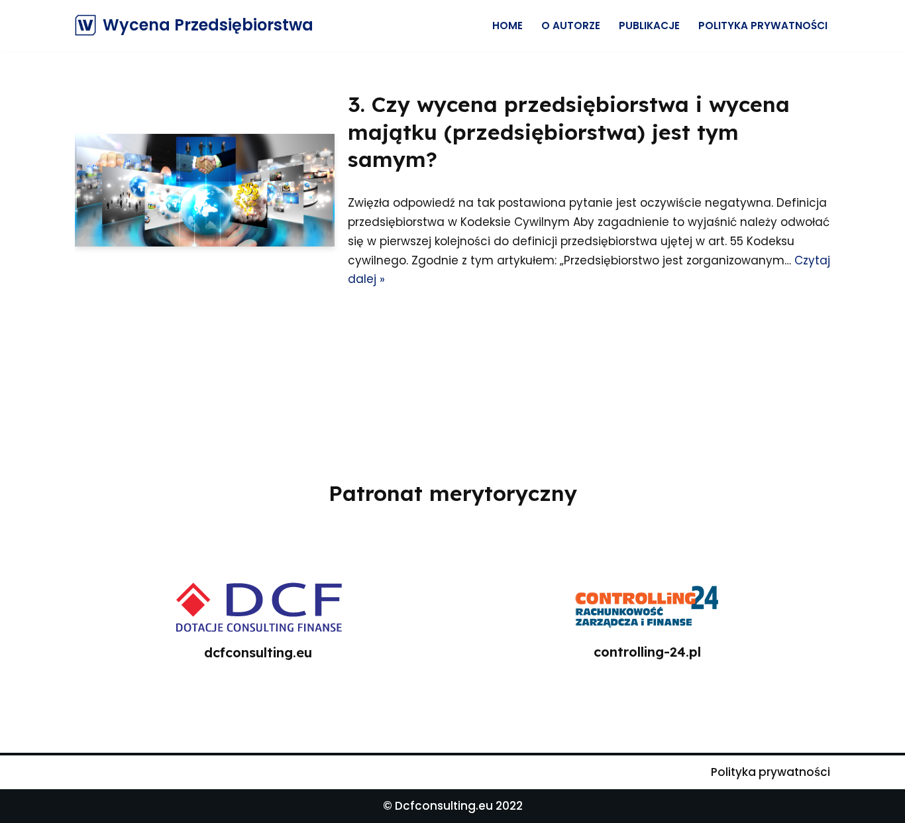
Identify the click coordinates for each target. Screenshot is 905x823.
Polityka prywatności (762, 25)
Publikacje (649, 25)
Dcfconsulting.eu (444, 806)
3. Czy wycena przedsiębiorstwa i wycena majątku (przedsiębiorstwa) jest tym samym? (569, 131)
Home (507, 25)
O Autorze (570, 25)
